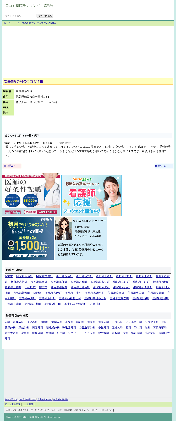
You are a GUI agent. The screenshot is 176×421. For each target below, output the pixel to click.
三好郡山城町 (13, 303)
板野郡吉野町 (19, 281)
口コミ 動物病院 (13, 404)
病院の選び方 (11, 399)
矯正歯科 (136, 332)
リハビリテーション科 (81, 332)
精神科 (80, 321)
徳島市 (43, 287)
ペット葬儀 (28, 404)
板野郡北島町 (124, 276)
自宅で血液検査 (44, 399)
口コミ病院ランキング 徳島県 (30, 6)
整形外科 (10, 327)
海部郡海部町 (59, 281)
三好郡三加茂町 (119, 298)
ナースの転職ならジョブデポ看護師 (36, 23)
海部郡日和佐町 (100, 281)
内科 (7, 321)
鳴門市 (38, 292)
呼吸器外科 (69, 327)
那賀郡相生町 (59, 287)
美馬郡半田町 (136, 292)
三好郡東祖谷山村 (95, 298)
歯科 (125, 332)
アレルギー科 (134, 321)
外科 (164, 321)
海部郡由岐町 (141, 281)
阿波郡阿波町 (24, 276)
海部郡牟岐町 (121, 281)
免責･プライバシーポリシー (87, 410)
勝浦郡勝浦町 (161, 281)
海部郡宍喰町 (79, 281)
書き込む (9, 165)
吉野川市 (95, 303)
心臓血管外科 (87, 327)
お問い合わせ (106, 410)
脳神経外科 (53, 327)
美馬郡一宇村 (73, 292)
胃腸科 (44, 321)
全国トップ (11, 410)
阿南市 (9, 276)
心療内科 (117, 321)
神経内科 (103, 321)
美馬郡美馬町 (156, 292)
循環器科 (56, 321)
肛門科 (61, 332)
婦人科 (138, 327)
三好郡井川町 (27, 298)
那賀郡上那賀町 (80, 287)
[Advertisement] (88, 53)
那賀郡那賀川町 (142, 287)
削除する (160, 165)
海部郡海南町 (39, 281)
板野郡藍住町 (64, 276)
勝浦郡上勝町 (13, 287)
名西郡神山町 (53, 303)
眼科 (147, 327)
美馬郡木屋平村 (94, 292)
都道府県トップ (25, 410)
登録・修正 (56, 410)
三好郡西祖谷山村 (70, 298)
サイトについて (42, 410)
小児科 (69, 321)
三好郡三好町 (160, 298)
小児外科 (103, 327)
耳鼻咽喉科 (160, 327)
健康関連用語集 (60, 399)
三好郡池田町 (47, 298)
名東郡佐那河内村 (75, 303)
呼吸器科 (18, 321)
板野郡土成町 (144, 276)
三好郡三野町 (141, 298)
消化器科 (32, 321)
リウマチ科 (152, 321)
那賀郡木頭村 (121, 287)
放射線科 (103, 332)
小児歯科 (150, 332)
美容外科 (37, 327)
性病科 (50, 332)
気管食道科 (11, 332)
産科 (128, 327)
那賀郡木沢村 (101, 287)
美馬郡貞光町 (116, 292)
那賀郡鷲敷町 (22, 292)
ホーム (7, 23)
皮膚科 (25, 332)
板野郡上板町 (104, 276)
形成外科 (23, 327)
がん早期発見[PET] (27, 399)
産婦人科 (117, 327)
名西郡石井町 (33, 303)
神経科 (91, 321)
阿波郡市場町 (44, 276)
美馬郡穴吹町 (53, 292)
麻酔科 (116, 332)
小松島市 (30, 287)
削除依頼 (68, 410)
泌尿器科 (37, 332)
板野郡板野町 (84, 276)
